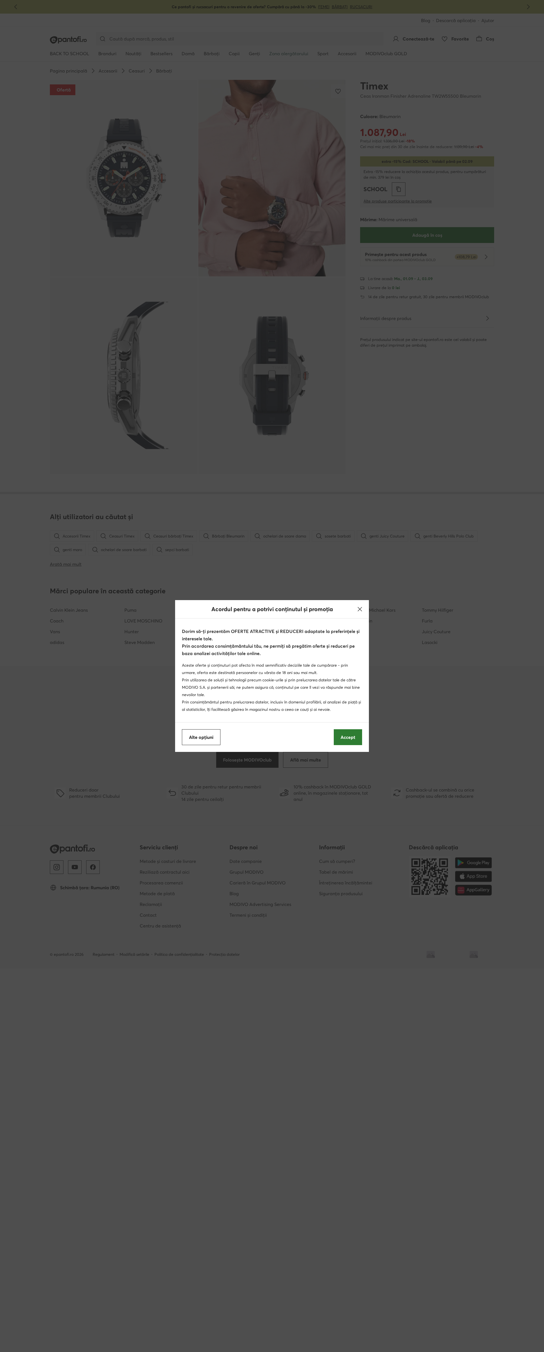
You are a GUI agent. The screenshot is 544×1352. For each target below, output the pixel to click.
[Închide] (360, 609)
